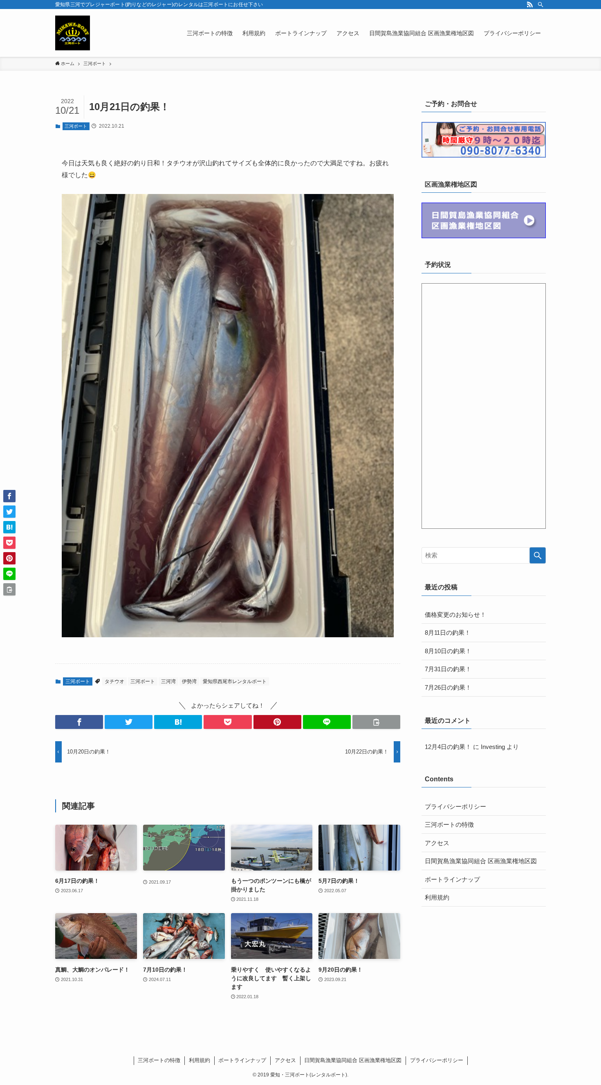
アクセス (437, 842)
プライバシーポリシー (455, 806)
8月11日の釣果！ (448, 632)
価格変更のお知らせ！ (455, 614)
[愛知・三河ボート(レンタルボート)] (72, 33)
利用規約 (437, 897)
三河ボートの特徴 (449, 824)
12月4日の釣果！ (448, 746)
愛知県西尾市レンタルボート (235, 681)
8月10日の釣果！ (448, 650)
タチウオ (114, 681)
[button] (79, 722)
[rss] (530, 4)
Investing (493, 746)
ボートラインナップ (452, 879)
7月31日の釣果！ (448, 668)
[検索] (540, 4)
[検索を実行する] (537, 555)
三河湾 (168, 681)
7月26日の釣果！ (448, 687)
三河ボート (76, 126)
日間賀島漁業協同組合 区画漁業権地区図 (481, 860)
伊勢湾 (189, 681)
